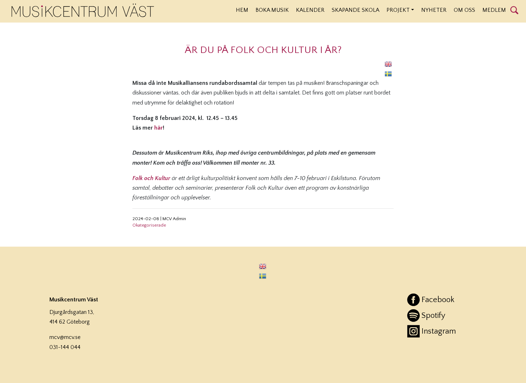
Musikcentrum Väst (83, 10)
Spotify (433, 315)
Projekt (398, 10)
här (158, 128)
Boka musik (272, 10)
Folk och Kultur (151, 178)
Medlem (494, 10)
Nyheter (434, 10)
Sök (514, 9)
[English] (389, 64)
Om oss (464, 10)
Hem (242, 10)
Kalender (310, 10)
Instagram (439, 331)
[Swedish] (389, 73)
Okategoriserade (149, 225)
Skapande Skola (355, 10)
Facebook (438, 299)
